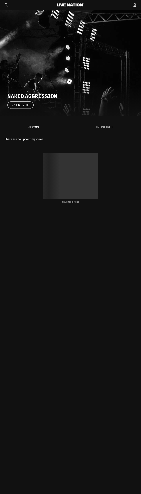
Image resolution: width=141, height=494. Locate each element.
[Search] (6, 5)
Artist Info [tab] (104, 127)
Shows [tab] (33, 127)
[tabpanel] (70, 139)
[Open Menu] (135, 5)
